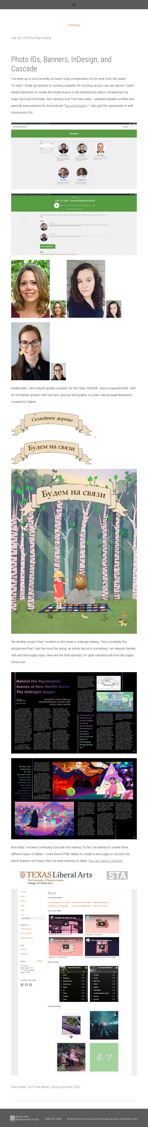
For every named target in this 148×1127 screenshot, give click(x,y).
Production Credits (129, 1119)
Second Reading (76, 106)
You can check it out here (105, 861)
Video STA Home (53, 1119)
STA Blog (74, 25)
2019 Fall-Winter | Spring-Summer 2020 (54, 1087)
